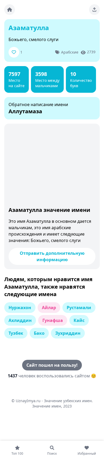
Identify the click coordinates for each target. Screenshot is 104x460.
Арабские (69, 52)
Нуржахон (20, 307)
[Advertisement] (52, 166)
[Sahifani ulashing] (94, 9)
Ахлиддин (20, 320)
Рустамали (79, 307)
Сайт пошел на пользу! (52, 365)
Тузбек (16, 333)
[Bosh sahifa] (9, 9)
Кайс (79, 320)
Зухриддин (68, 333)
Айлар (49, 307)
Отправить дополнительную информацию (52, 256)
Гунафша (52, 320)
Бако (39, 333)
